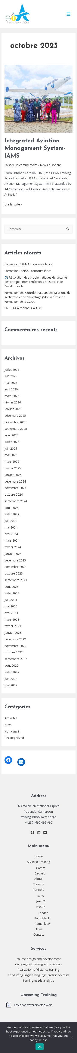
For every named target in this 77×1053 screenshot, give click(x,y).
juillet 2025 (11, 442)
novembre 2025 (15, 422)
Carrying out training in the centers (38, 964)
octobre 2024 (13, 494)
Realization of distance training (38, 969)
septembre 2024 (15, 501)
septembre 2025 (15, 429)
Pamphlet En (42, 918)
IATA (40, 896)
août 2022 (11, 665)
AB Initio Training (38, 862)
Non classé (11, 731)
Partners (38, 890)
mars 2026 (11, 396)
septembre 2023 (15, 580)
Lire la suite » (13, 204)
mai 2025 (10, 455)
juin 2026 (10, 376)
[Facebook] (8, 760)
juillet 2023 (11, 593)
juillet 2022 (11, 672)
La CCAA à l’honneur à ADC (23, 308)
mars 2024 (11, 540)
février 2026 (12, 402)
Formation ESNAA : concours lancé (27, 271)
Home (38, 856)
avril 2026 (11, 389)
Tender (43, 913)
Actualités (10, 718)
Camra (40, 868)
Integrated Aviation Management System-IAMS (34, 148)
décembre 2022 (15, 639)
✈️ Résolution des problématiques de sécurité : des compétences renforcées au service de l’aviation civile (36, 281)
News (8, 725)
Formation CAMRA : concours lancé (28, 264)
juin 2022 (10, 679)
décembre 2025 (15, 416)
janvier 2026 (12, 409)
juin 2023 (10, 600)
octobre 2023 (13, 573)
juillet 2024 (11, 514)
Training (38, 884)
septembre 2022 (15, 659)
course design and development (39, 959)
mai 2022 (10, 685)
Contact (38, 934)
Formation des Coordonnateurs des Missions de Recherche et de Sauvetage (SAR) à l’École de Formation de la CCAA (37, 297)
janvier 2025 (12, 475)
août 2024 (11, 508)
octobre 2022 (13, 652)
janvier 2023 (12, 633)
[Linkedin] (39, 832)
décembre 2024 (15, 481)
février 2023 (12, 626)
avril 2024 (11, 534)
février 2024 (12, 547)
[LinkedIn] (21, 762)
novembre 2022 (15, 646)
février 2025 (12, 468)
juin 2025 (10, 448)
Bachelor (41, 873)
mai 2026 (10, 383)
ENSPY (40, 907)
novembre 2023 (15, 567)
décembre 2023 (15, 560)
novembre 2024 (15, 488)
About (38, 879)
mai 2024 (10, 527)
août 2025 (11, 435)
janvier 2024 (12, 554)
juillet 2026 (11, 370)
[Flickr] (45, 832)
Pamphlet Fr (43, 924)
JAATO (40, 901)
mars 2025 (11, 461)
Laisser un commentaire (20, 165)
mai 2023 (10, 606)
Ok (39, 1046)
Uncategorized (14, 738)
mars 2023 (11, 619)
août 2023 (11, 587)
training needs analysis (38, 980)
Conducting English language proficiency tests (38, 975)
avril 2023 (11, 613)
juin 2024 (10, 521)
